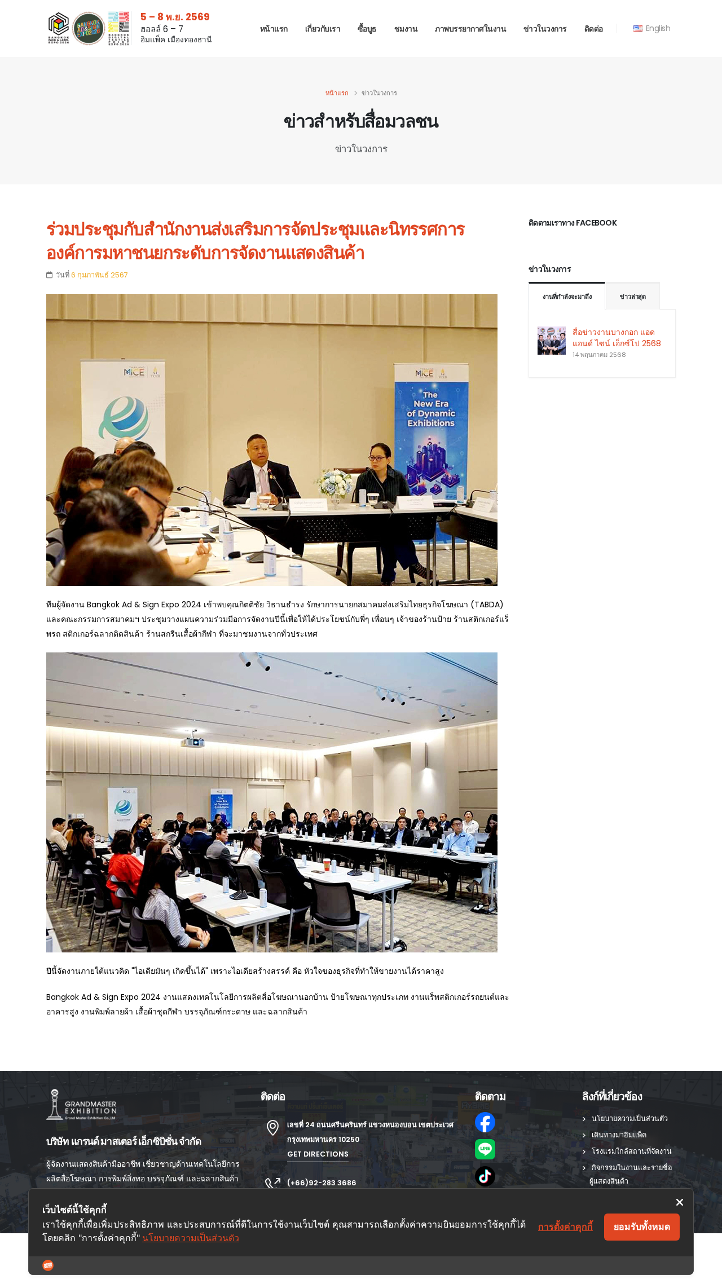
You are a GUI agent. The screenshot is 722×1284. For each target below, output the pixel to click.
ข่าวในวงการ (545, 28)
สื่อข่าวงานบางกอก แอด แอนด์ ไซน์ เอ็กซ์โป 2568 (617, 337)
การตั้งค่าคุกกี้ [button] (565, 1226)
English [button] (657, 28)
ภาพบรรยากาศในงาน (470, 28)
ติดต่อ (593, 28)
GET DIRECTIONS (318, 1154)
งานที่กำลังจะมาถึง (567, 296)
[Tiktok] (522, 1176)
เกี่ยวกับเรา (323, 28)
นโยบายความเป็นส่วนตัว (630, 1118)
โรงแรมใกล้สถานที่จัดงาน (632, 1151)
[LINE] (522, 1149)
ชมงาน (406, 28)
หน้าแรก (274, 28)
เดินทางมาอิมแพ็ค (619, 1135)
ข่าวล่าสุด (633, 296)
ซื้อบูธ (367, 28)
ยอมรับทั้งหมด (642, 1226)
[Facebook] (522, 1122)
